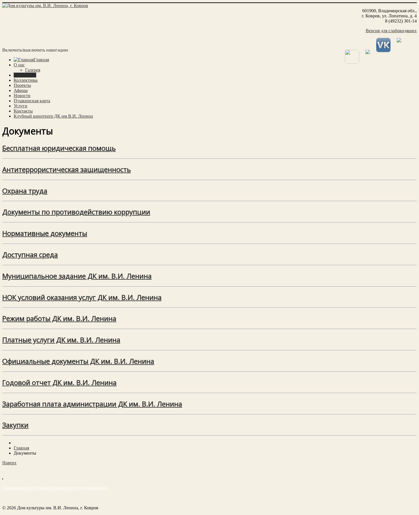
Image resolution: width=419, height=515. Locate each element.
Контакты (23, 111)
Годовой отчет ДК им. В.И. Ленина (59, 382)
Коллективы (26, 80)
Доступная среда (30, 254)
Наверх (9, 462)
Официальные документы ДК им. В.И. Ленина (78, 361)
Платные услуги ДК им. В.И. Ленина (61, 339)
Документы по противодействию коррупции (76, 211)
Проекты (22, 85)
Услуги (20, 105)
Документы (25, 75)
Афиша (21, 90)
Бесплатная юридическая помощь (59, 148)
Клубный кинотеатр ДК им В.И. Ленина (53, 116)
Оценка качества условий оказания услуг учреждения (54, 487)
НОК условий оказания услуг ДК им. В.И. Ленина (82, 297)
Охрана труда (24, 190)
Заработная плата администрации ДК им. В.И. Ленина (92, 403)
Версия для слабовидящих (391, 30)
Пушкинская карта (32, 100)
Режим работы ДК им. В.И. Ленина (59, 318)
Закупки (15, 425)
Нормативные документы (44, 233)
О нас (19, 64)
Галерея (32, 70)
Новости (22, 95)
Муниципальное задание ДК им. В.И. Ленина (77, 276)
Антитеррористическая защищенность (66, 169)
